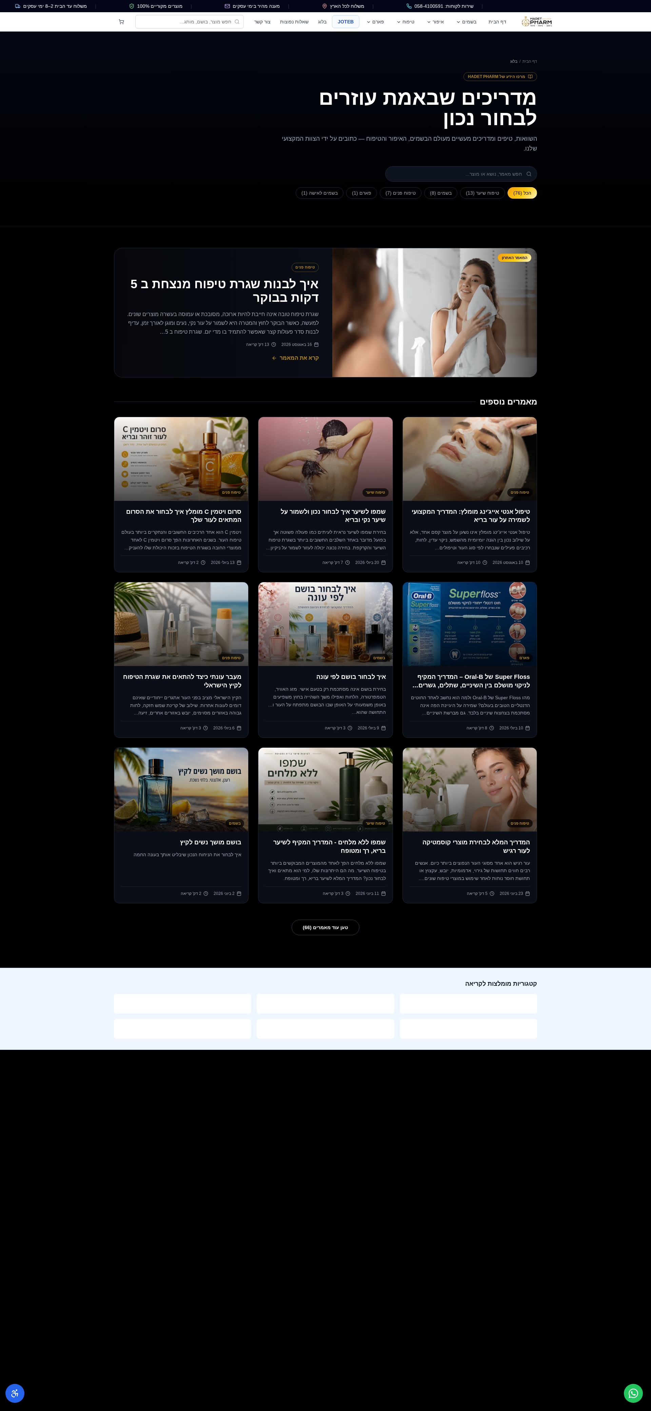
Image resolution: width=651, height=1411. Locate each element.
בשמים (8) (441, 193)
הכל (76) (522, 193)
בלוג (322, 21)
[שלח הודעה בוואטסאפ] (633, 1393)
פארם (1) (361, 193)
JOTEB (346, 21)
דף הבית (497, 21)
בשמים (469, 21)
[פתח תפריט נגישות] (14, 1393)
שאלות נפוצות (294, 21)
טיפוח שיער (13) (482, 193)
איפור (438, 21)
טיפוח (408, 21)
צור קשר (262, 21)
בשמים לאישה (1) (319, 193)
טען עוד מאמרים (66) (325, 927)
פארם (378, 21)
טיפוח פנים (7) (401, 193)
